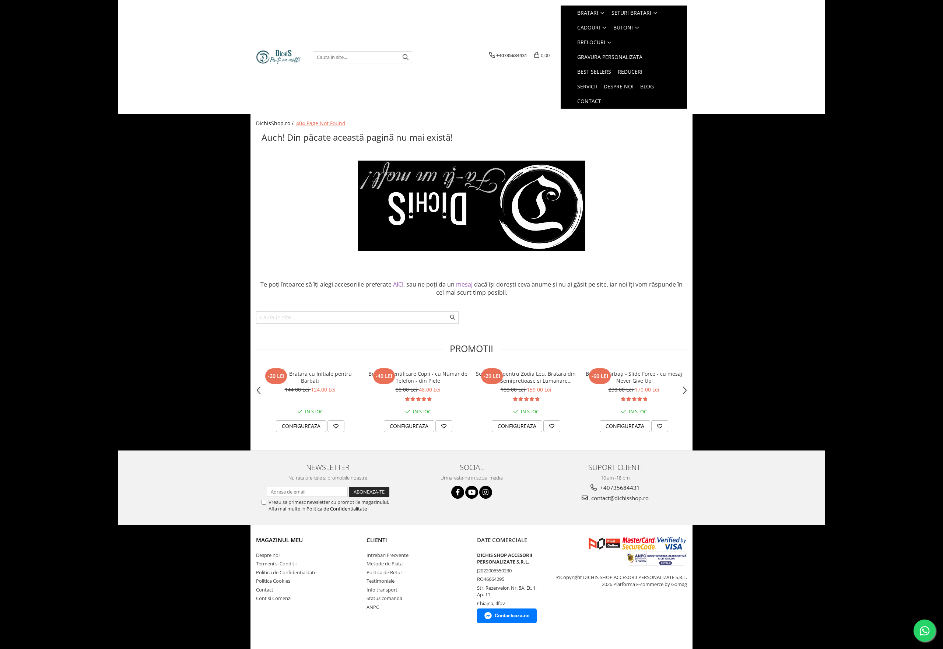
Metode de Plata (385, 563)
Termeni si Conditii (276, 563)
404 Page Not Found (321, 123)
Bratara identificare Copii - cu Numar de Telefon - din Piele (417, 377)
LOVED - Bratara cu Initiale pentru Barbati (310, 377)
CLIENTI (377, 540)
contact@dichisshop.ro (619, 498)
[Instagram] (485, 492)
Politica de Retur (384, 572)
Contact (264, 589)
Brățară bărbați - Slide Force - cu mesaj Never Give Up (634, 377)
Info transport (382, 589)
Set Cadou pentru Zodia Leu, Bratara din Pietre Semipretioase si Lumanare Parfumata (526, 377)
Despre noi (268, 555)
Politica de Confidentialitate (336, 508)
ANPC (373, 607)
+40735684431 (619, 487)
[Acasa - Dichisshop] (279, 57)
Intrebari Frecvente (388, 555)
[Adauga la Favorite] (335, 426)
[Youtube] (471, 492)
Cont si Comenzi (273, 598)
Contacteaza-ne (512, 615)
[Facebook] (457, 492)
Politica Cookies (273, 581)
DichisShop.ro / (275, 123)
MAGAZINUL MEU (279, 540)
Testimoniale (381, 581)
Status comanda (384, 598)
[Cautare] (405, 57)
